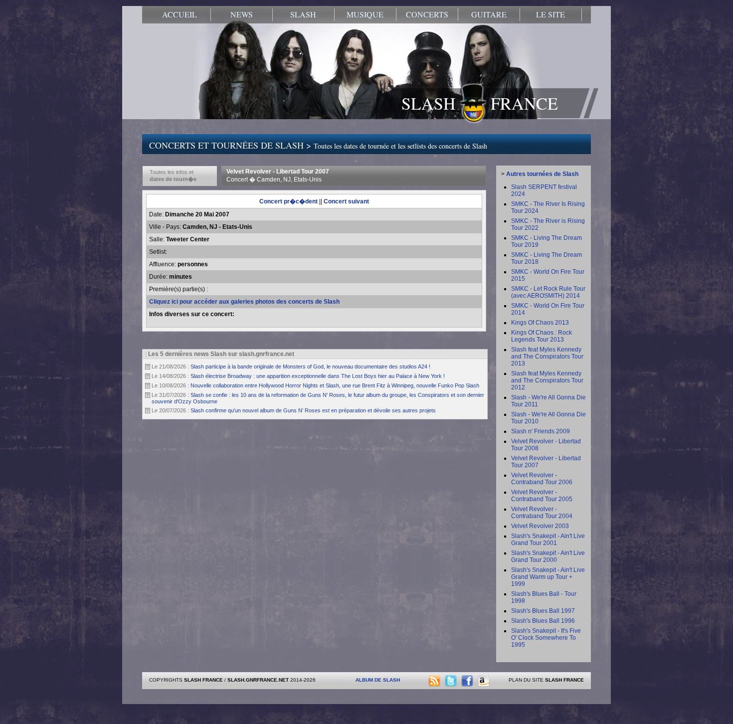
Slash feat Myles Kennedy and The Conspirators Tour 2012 (547, 380)
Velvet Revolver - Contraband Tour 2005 (541, 496)
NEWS (241, 14)
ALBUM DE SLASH (378, 680)
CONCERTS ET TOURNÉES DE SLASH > (318, 145)
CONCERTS (427, 14)
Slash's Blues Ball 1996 (543, 620)
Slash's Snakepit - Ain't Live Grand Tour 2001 (548, 539)
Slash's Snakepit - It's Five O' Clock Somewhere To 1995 (546, 637)
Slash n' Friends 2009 (540, 431)
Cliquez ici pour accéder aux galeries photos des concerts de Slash (244, 301)
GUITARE (489, 14)
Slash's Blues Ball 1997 (543, 610)
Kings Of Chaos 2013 (540, 322)
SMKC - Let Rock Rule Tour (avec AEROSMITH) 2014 (548, 292)
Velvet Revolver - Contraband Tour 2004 (541, 513)
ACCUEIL (179, 14)
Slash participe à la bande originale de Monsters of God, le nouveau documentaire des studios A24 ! (310, 366)
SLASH (303, 14)
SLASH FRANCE (479, 103)
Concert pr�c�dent (288, 201)
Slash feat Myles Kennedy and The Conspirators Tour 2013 (547, 356)
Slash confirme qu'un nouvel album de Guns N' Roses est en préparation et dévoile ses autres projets (313, 410)
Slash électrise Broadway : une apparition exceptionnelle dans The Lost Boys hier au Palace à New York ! (317, 376)
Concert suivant (346, 201)
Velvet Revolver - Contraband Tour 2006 (541, 479)
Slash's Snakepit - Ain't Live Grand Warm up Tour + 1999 (548, 576)
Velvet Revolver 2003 (540, 526)
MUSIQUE (365, 14)
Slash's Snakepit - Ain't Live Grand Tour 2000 (548, 556)
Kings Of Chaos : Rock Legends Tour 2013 (541, 336)
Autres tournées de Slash (542, 174)
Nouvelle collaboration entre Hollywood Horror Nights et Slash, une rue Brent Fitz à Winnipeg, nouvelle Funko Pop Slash (334, 385)
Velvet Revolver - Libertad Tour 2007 (277, 175)
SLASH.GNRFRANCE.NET (258, 680)
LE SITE (550, 14)
